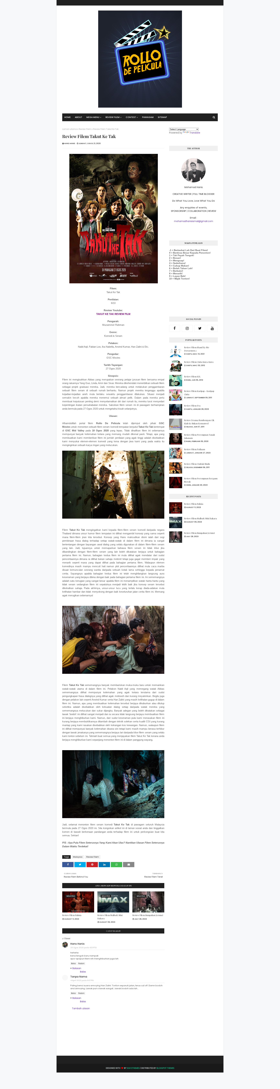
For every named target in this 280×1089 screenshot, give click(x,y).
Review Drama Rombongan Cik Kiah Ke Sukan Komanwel (199, 422)
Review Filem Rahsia (71, 915)
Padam (81, 963)
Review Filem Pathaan (194, 449)
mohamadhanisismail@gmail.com (193, 221)
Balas (73, 963)
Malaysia (77, 857)
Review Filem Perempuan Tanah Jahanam (199, 436)
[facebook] (174, 328)
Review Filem (85, 129)
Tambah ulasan (81, 1008)
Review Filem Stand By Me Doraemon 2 (196, 349)
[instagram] (187, 328)
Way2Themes (133, 1068)
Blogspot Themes (165, 1068)
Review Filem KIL (192, 376)
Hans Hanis (69, 143)
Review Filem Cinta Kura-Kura (198, 362)
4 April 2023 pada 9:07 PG (82, 980)
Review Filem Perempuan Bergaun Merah (200, 480)
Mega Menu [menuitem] (92, 117)
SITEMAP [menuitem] (162, 117)
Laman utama (69, 129)
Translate (194, 132)
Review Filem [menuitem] (112, 117)
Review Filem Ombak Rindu (197, 463)
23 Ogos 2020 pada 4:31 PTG (83, 947)
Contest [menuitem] (131, 117)
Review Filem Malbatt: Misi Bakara (109, 917)
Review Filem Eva (192, 405)
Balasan (76, 968)
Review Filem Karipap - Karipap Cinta (199, 393)
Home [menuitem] (67, 117)
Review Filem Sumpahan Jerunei (147, 915)
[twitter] (199, 328)
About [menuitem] (78, 117)
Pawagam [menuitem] (148, 117)
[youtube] (212, 328)
